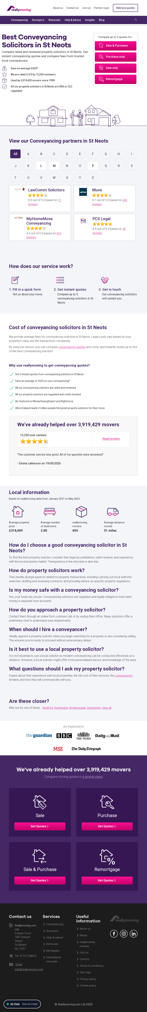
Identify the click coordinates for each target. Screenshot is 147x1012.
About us (58, 7)
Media (83, 935)
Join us (86, 7)
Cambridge (94, 707)
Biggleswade (77, 707)
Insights (90, 20)
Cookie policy (88, 985)
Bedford (48, 707)
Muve (97, 190)
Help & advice (54, 937)
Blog (102, 20)
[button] (40, 812)
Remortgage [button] (114, 79)
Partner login (101, 7)
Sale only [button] (112, 68)
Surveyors (52, 931)
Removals (52, 944)
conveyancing (123, 675)
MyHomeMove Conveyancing (39, 221)
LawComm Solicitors (46, 190)
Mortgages (53, 950)
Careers (84, 959)
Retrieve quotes (125, 7)
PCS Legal (101, 219)
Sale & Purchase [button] (117, 45)
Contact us (72, 7)
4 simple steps (92, 777)
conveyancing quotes (72, 347)
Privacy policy (88, 979)
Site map (85, 972)
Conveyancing (54, 924)
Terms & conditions (91, 965)
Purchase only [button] (115, 57)
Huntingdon (61, 707)
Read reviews (111, 439)
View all (106, 707)
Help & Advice (73, 20)
